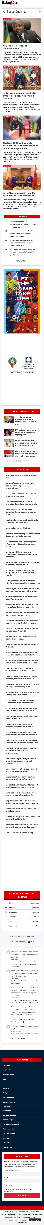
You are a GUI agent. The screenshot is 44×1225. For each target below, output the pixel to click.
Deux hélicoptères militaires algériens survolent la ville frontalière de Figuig (24, 954)
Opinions (6, 1107)
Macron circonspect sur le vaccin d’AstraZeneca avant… (21, 495)
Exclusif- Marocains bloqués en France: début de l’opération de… (21, 701)
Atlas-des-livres (9, 1129)
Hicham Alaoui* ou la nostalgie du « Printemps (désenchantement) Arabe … (21, 544)
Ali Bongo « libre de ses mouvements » (15, 47)
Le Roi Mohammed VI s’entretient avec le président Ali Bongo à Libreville (20, 96)
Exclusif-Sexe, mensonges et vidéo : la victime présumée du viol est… (22, 653)
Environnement (9, 1097)
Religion (6, 1093)
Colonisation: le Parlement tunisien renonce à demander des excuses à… (23, 741)
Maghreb (7, 66)
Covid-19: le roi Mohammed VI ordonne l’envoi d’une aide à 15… (20, 725)
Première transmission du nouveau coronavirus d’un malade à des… (22, 826)
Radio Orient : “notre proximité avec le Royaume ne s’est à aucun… (23, 535)
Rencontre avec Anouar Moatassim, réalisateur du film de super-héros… (22, 605)
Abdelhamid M (16, 971)
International (8, 116)
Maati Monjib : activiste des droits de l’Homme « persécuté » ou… (22, 563)
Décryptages (8, 1120)
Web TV (6, 1138)
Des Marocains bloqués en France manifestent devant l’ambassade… (22, 733)
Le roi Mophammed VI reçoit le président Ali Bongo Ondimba (19, 194)
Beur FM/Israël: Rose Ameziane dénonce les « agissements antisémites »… (20, 485)
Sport (5, 1079)
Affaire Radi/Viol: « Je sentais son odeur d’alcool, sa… (21, 637)
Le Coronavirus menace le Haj (19, 833)
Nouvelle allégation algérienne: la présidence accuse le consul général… (21, 760)
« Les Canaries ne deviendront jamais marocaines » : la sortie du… (25, 420)
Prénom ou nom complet (12, 1170)
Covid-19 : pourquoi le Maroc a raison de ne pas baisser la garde (22, 685)
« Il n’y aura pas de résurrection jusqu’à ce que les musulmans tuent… (20, 572)
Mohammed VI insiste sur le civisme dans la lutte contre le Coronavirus (22, 621)
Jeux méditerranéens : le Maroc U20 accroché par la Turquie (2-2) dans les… (22, 252)
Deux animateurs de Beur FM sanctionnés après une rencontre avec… (21, 512)
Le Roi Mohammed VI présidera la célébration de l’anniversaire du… (26, 442)
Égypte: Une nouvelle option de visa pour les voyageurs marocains (24, 993)
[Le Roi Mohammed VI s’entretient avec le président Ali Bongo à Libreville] (22, 78)
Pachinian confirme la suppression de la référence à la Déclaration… (22, 224)
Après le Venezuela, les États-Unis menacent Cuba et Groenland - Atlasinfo (23, 1009)
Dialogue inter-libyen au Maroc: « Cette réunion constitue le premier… (23, 582)
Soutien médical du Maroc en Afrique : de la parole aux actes (22, 693)
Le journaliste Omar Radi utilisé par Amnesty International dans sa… (22, 677)
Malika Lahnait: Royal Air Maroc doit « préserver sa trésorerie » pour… (22, 786)
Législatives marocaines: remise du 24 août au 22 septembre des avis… (26, 453)
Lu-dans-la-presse (11, 1124)
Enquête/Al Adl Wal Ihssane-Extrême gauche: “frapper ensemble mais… (22, 589)
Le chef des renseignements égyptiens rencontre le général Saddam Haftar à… (22, 243)
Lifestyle (6, 1143)
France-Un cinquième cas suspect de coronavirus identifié (23, 818)
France (6, 1084)
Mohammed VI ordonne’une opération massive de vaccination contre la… (21, 554)
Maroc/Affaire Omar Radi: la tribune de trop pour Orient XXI (22, 629)
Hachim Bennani (17, 1026)
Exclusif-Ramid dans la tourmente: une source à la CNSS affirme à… (22, 709)
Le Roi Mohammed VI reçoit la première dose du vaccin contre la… (22, 503)
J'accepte (35, 1220)
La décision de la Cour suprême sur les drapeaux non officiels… (22, 770)
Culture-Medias (9, 1115)
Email (6, 1177)
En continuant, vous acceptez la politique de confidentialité (19, 1190)
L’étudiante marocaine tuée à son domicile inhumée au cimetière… (21, 794)
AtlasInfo (9, 1185)
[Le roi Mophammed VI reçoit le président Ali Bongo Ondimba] (22, 177)
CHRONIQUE (7, 1147)
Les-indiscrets (9, 1134)
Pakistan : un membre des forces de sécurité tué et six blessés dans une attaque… (22, 233)
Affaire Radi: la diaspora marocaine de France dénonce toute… (22, 613)
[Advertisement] (22, 863)
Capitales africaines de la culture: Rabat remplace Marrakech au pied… (23, 802)
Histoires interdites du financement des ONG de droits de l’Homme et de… (23, 661)
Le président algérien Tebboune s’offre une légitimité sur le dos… (20, 778)
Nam (13, 952)
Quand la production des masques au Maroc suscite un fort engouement (21, 750)
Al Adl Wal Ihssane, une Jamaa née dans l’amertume (21, 597)
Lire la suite (22, 1222)
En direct (7, 19)
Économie (7, 1110)
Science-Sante (9, 1102)
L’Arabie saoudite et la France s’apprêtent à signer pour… (25, 432)
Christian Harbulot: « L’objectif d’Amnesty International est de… (20, 669)
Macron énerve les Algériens (18, 528)
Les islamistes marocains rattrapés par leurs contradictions (22, 521)
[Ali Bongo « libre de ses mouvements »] (22, 30)
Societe (6, 1088)
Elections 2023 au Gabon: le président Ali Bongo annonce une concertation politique (20, 146)
